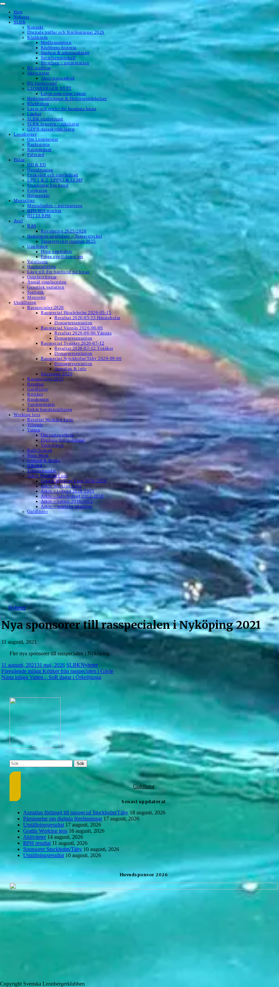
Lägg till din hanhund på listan (58, 272)
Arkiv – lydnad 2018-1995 (67, 491)
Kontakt (35, 27)
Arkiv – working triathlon (67, 506)
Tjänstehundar (41, 470)
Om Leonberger (42, 139)
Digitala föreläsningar (63, 440)
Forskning (37, 190)
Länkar (34, 113)
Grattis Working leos (45, 831)
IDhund (34, 465)
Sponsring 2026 (56, 373)
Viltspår (35, 424)
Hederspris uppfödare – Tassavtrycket (64, 236)
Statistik (35, 292)
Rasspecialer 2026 (45, 307)
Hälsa (19, 159)
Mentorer (36, 297)
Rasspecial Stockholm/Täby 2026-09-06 (81, 358)
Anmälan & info (70, 368)
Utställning (25, 302)
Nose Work (38, 455)
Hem (18, 12)
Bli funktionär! (42, 83)
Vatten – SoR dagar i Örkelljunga (51, 677)
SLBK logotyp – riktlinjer (53, 124)
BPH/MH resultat (44, 210)
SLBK (20, 22)
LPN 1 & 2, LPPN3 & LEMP (55, 180)
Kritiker (35, 394)
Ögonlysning (40, 170)
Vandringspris (41, 404)
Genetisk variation (45, 287)
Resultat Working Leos (50, 419)
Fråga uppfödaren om (62, 256)
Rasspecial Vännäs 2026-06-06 (72, 328)
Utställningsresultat (43, 825)
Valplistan (37, 261)
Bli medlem (38, 68)
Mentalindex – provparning (55, 205)
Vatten (33, 430)
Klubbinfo (37, 37)
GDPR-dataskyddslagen (51, 129)
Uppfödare (37, 246)
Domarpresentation (73, 323)
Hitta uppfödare (56, 251)
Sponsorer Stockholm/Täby (52, 849)
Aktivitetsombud (58, 78)
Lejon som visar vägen (63, 93)
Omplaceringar (42, 277)
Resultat (35, 384)
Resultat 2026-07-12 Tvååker (83, 348)
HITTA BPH (39, 215)
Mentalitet (24, 200)
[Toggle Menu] (2, 4)
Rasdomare (38, 399)
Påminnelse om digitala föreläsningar (62, 818)
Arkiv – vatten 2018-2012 (67, 501)
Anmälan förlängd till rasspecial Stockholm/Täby (75, 812)
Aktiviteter (38, 73)
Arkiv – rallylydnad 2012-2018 (72, 496)
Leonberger (25, 134)
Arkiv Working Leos (47, 475)
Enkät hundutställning (49, 409)
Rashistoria (38, 144)
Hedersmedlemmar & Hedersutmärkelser (67, 98)
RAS (31, 226)
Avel (18, 221)
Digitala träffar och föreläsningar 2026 (65, 32)
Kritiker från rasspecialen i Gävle (57, 671)
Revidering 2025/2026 (63, 231)
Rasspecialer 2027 (45, 379)
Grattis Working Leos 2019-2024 (73, 481)
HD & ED (36, 164)
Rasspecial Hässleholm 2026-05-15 (76, 312)
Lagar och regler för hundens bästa (61, 108)
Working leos (27, 414)
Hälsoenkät (38, 195)
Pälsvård (35, 154)
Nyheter (22, 17)
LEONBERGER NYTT (49, 88)
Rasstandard (39, 149)
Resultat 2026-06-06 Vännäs (83, 333)
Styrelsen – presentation (65, 62)
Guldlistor (37, 389)
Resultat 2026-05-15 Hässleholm (87, 317)
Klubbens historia (59, 47)
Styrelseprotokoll (58, 57)
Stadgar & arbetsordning (65, 52)
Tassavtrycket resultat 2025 (68, 241)
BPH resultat (37, 843)
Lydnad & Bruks (43, 460)
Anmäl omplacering (47, 282)
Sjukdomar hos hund (47, 185)
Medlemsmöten (56, 42)
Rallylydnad (39, 450)
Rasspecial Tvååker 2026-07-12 (72, 343)
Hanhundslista (41, 266)
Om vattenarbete (57, 435)
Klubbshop (38, 103)
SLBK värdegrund (45, 119)
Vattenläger (52, 445)
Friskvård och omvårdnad (52, 175)
